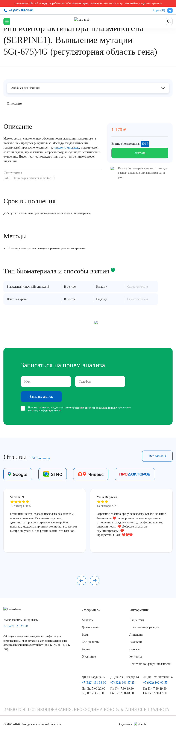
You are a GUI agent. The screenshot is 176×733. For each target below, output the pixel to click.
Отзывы (134, 649)
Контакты (135, 656)
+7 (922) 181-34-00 (21, 10)
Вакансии (135, 642)
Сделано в (125, 724)
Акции (86, 649)
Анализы (87, 620)
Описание (14, 103)
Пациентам (136, 620)
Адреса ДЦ (159, 10)
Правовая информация (144, 627)
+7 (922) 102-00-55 (155, 682)
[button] (81, 580)
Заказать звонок (41, 396)
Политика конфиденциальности (150, 664)
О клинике (89, 656)
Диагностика (90, 627)
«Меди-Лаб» (91, 610)
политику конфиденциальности (44, 410)
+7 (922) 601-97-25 (122, 682)
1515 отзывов (40, 458)
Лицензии (136, 634)
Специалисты (90, 642)
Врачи (86, 634)
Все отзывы (157, 456)
